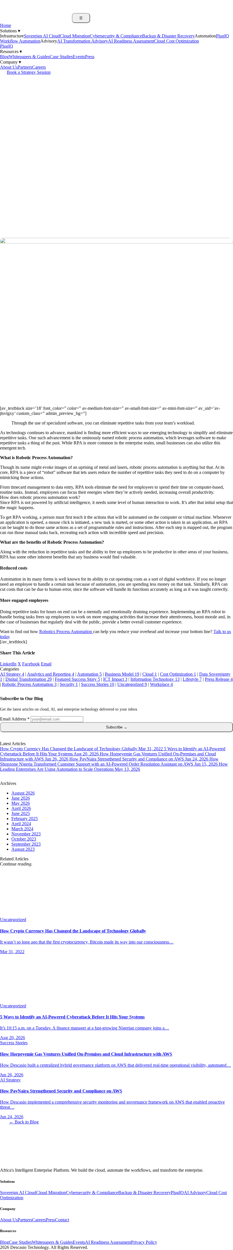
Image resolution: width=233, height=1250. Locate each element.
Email (46, 663)
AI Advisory (195, 1192)
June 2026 (20, 798)
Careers (39, 67)
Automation (89, 674)
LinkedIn (8, 663)
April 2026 (21, 808)
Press (89, 56)
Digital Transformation (28, 679)
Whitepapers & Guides (29, 56)
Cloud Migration (75, 35)
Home (5, 25)
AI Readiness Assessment (131, 41)
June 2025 (20, 813)
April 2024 (21, 823)
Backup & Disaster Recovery (168, 35)
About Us (9, 67)
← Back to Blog (24, 1121)
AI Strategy (12, 674)
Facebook (31, 663)
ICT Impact (115, 679)
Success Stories (97, 684)
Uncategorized (132, 684)
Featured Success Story (77, 679)
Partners (25, 67)
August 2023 (23, 849)
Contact (62, 1219)
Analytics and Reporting (50, 674)
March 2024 (22, 828)
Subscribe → (116, 727)
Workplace (161, 684)
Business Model (122, 674)
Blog (4, 56)
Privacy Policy (144, 1242)
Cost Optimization (178, 674)
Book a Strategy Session (29, 72)
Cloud (149, 674)
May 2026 (20, 803)
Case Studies (61, 56)
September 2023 (26, 844)
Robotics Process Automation (66, 631)
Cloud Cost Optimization (176, 41)
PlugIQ (6, 46)
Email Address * (15, 719)
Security (69, 684)
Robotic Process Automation (29, 684)
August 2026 (23, 793)
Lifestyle (192, 679)
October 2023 (23, 839)
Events (79, 56)
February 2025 (24, 818)
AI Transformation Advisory (82, 41)
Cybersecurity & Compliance (116, 35)
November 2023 (26, 833)
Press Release (219, 679)
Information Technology (155, 679)
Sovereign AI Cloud (42, 35)
